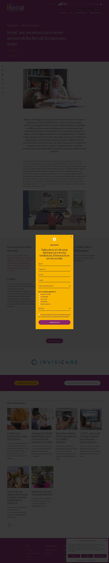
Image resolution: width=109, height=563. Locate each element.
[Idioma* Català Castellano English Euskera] (55, 308)
